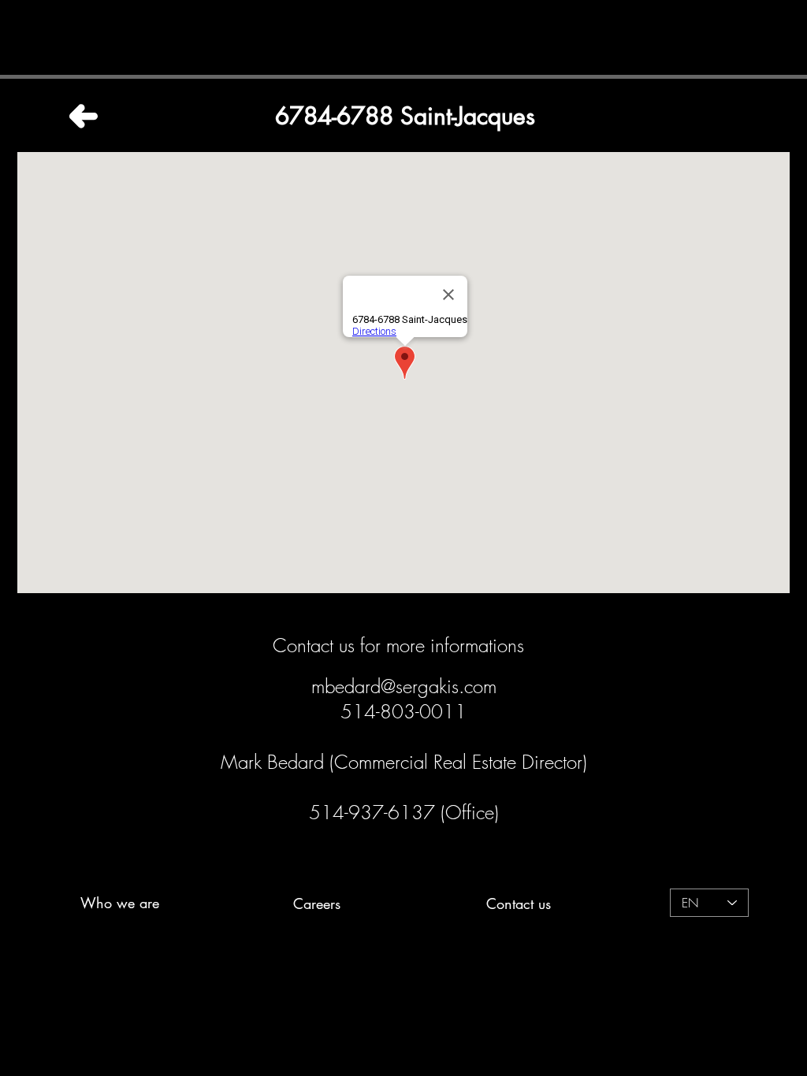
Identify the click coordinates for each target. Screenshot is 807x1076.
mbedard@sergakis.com (403, 686)
